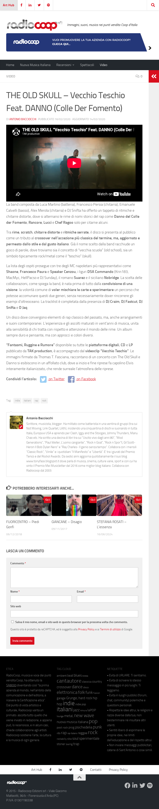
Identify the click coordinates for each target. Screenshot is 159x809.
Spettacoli (87, 65)
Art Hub (8, 5)
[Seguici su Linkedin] (135, 785)
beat (70, 675)
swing (69, 744)
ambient (62, 675)
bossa (85, 676)
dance (77, 686)
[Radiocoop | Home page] (34, 25)
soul (75, 738)
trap (76, 744)
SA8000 (11, 685)
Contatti (95, 770)
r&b (58, 733)
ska (69, 739)
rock (44, 400)
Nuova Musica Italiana (35, 65)
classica (87, 681)
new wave (84, 715)
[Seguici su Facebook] (127, 785)
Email (81, 591)
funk (89, 692)
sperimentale (89, 738)
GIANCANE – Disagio (67, 522)
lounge (60, 716)
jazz (76, 710)
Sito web (15, 606)
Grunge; (72, 698)
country (97, 681)
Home (10, 65)
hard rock (85, 698)
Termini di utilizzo (110, 629)
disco (86, 687)
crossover (64, 687)
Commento (18, 563)
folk (81, 692)
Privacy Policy (86, 629)
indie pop (80, 704)
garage (61, 698)
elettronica (67, 692)
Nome (15, 591)
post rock (62, 727)
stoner (61, 744)
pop (93, 721)
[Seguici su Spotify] (150, 785)
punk (97, 727)
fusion (96, 692)
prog (72, 727)
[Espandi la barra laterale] (154, 76)
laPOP (91, 710)
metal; (68, 716)
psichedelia (83, 727)
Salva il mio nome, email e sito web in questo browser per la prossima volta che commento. (71, 622)
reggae (82, 733)
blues (78, 675)
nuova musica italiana (72, 722)
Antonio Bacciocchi (22, 119)
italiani (27, 400)
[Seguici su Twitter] (142, 785)
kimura (83, 710)
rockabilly (62, 738)
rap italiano (72, 733)
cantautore (69, 681)
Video (103, 65)
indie (17, 400)
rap (36, 400)
